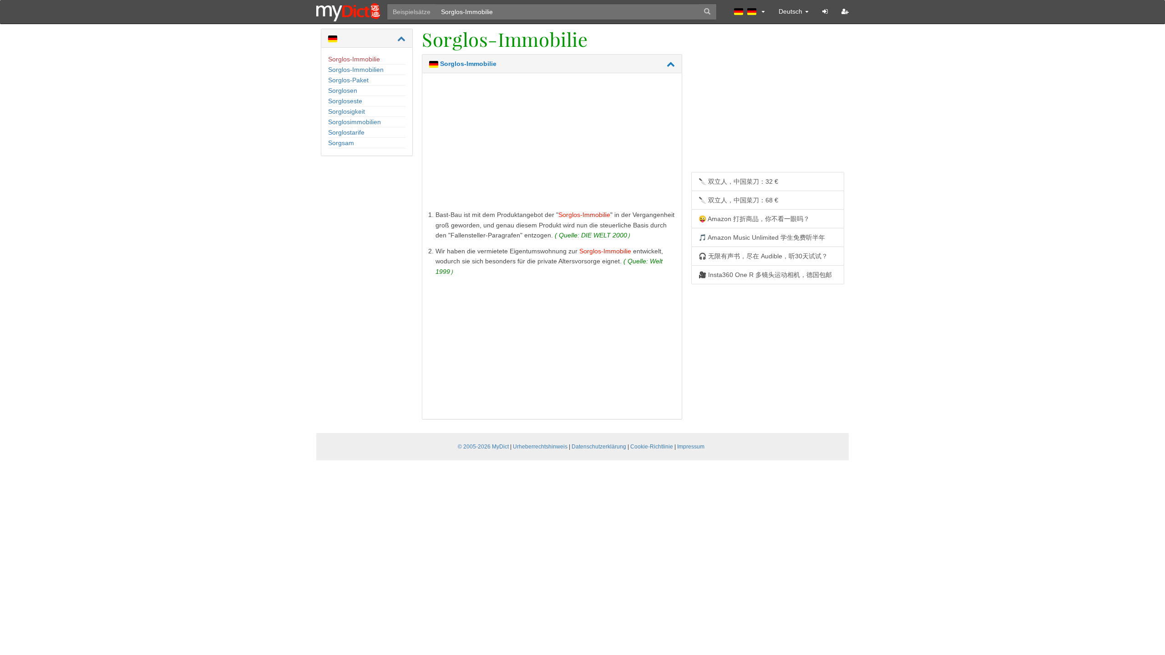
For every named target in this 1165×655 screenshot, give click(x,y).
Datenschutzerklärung (599, 446)
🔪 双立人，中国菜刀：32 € (738, 181)
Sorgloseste (345, 101)
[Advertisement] (552, 143)
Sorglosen (342, 90)
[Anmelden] (825, 11)
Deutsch (791, 11)
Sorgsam (341, 142)
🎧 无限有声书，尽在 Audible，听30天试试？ (763, 256)
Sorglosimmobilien (354, 122)
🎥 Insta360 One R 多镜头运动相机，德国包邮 (765, 274)
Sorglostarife (346, 132)
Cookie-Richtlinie (651, 446)
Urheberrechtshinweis (540, 446)
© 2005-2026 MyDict (483, 446)
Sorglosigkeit (346, 111)
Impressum (690, 446)
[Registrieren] (845, 11)
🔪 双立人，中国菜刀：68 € (738, 200)
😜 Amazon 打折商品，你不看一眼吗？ (754, 218)
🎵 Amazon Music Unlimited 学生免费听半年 (762, 237)
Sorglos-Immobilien (356, 69)
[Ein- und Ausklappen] (401, 39)
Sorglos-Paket (348, 80)
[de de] (749, 11)
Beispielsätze (412, 11)
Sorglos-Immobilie (354, 59)
